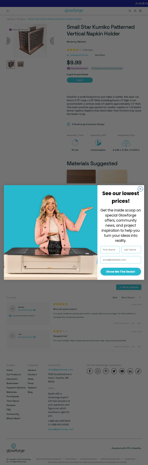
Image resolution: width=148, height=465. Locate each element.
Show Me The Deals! (120, 272)
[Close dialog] (140, 188)
